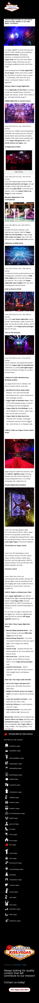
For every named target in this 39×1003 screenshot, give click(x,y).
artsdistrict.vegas (14, 746)
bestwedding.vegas (15, 768)
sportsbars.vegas (14, 909)
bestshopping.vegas (15, 775)
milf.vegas (12, 875)
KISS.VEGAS (17, 965)
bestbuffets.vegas (15, 750)
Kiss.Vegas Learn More (19, 989)
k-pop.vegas (13, 853)
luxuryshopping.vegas (16, 869)
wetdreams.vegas (15, 921)
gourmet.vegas (14, 824)
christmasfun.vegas (15, 792)
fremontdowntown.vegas (17, 813)
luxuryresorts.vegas (15, 863)
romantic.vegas (14, 885)
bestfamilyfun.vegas (15, 764)
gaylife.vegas (13, 818)
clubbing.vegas (14, 797)
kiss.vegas (12, 845)
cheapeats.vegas (14, 785)
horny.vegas (13, 834)
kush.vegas (13, 858)
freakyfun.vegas (14, 808)
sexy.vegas (12, 897)
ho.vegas (12, 829)
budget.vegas (13, 779)
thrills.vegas (13, 914)
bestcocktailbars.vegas (16, 758)
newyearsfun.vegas (15, 879)
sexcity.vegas (13, 892)
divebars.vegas (14, 802)
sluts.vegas (12, 905)
